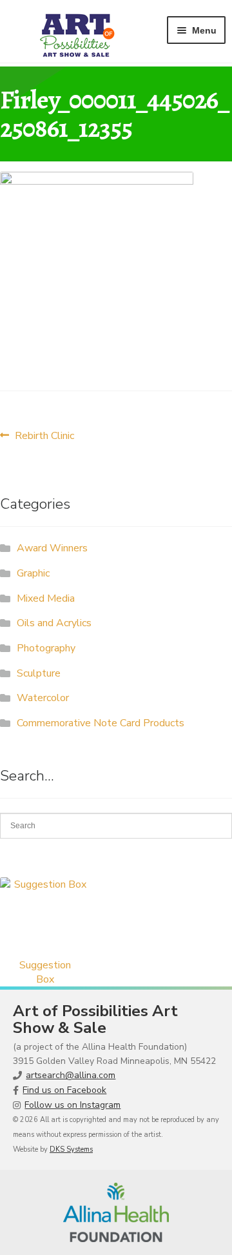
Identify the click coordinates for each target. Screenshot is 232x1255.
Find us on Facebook (64, 1090)
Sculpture (39, 673)
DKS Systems (71, 1149)
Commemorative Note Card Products (100, 723)
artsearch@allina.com (70, 1075)
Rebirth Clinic (44, 435)
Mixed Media (46, 598)
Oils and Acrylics (54, 623)
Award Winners (52, 548)
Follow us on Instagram (72, 1105)
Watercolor (43, 698)
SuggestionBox (45, 972)
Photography (46, 648)
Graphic (33, 573)
